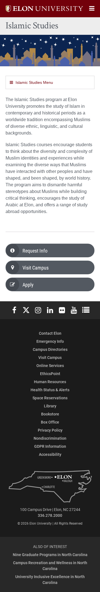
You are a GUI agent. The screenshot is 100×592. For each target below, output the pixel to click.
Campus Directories (50, 349)
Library (50, 405)
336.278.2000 (50, 515)
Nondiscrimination (50, 438)
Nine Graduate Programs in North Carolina (50, 554)
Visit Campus (35, 267)
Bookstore (50, 414)
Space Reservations (50, 397)
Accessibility (50, 454)
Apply (28, 284)
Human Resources (50, 381)
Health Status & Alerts (50, 389)
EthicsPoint (50, 373)
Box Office (50, 422)
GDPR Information (50, 446)
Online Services (50, 365)
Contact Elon (50, 333)
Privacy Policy (50, 430)
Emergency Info (50, 341)
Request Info (35, 250)
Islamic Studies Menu (34, 82)
